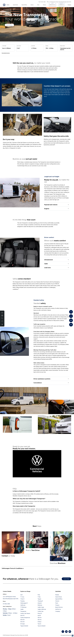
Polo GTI (40, 613)
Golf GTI (22, 615)
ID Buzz (39, 621)
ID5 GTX (22, 621)
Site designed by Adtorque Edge (66, 635)
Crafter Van (40, 611)
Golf (21, 594)
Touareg (22, 601)
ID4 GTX (22, 619)
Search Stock (15, 4)
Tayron (39, 623)
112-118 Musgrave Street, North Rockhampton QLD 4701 (59, 1)
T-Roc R (22, 599)
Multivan (40, 605)
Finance (44, 4)
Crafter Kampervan (25, 617)
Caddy (21, 609)
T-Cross (22, 596)
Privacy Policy (17, 635)
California (22, 605)
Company (69, 4)
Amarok (40, 603)
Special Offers (24, 4)
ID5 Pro (39, 619)
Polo (39, 594)
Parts (38, 4)
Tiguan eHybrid (24, 625)
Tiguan (39, 599)
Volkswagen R (23, 603)
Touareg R (40, 601)
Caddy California (42, 609)
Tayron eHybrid (41, 625)
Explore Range (66, 578)
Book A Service (52, 4)
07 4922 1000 (42, 1)
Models (8, 4)
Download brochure (6, 53)
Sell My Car (61, 4)
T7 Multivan (23, 607)
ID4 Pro (39, 617)
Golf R (39, 615)
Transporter (23, 611)
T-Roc (39, 596)
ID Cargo (22, 623)
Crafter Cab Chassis (25, 613)
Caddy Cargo (41, 607)
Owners (32, 4)
